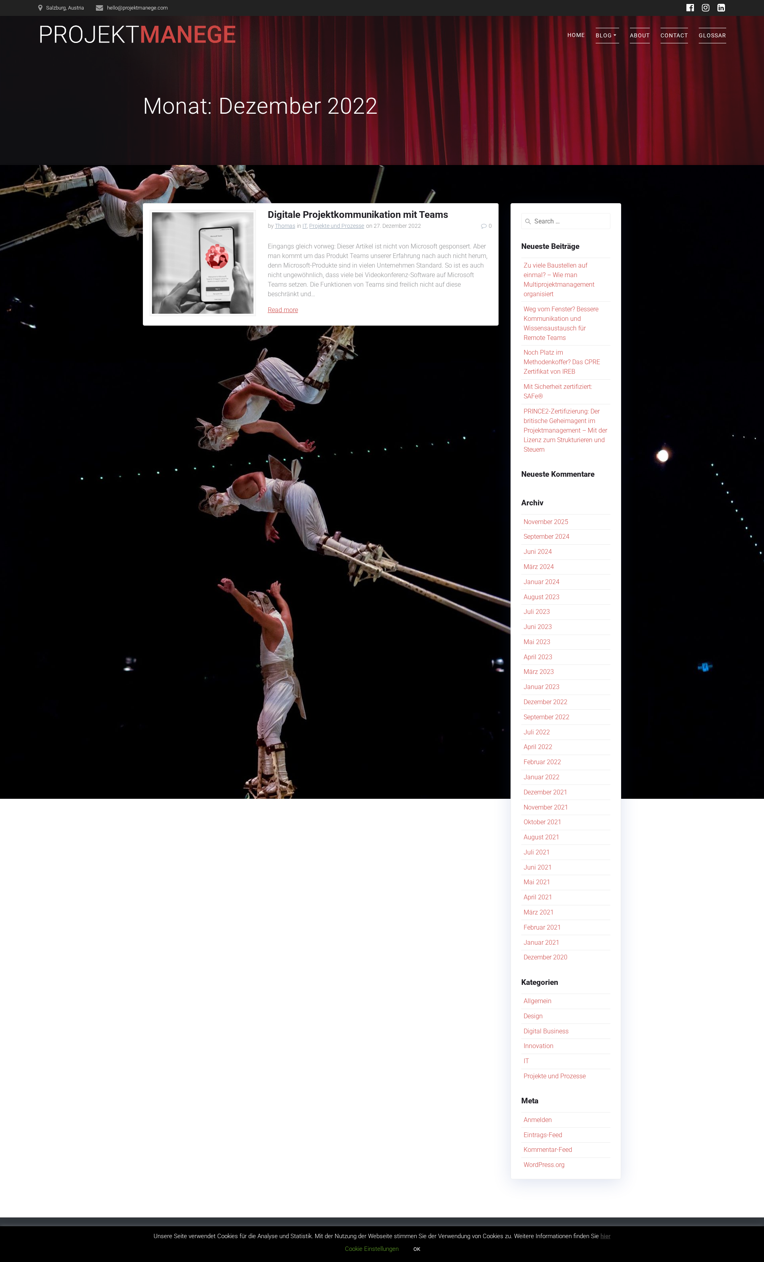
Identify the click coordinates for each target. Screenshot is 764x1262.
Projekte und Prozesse (336, 226)
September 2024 (546, 536)
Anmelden (538, 1120)
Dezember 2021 (545, 792)
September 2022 (546, 717)
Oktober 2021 (542, 822)
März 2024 (539, 567)
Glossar (712, 35)
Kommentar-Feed (548, 1149)
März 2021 (539, 912)
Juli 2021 (537, 852)
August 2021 (541, 837)
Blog (604, 35)
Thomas (285, 226)
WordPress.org (544, 1165)
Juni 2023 (538, 627)
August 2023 (541, 597)
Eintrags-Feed (543, 1135)
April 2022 (538, 747)
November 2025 (546, 522)
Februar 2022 (542, 762)
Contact (674, 35)
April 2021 (538, 897)
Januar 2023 (541, 687)
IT (304, 226)
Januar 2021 (541, 942)
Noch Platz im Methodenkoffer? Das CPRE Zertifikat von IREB (562, 362)
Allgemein (538, 1001)
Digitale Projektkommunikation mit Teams (358, 214)
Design (533, 1016)
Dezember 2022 (545, 702)
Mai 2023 (537, 642)
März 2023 (539, 672)
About (640, 35)
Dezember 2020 (545, 957)
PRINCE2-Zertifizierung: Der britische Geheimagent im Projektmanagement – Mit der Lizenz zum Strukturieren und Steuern (565, 430)
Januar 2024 (541, 582)
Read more (283, 310)
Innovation (539, 1046)
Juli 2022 (537, 732)
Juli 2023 (537, 611)
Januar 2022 (541, 777)
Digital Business (546, 1031)
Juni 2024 (538, 551)
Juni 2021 (538, 867)
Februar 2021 (542, 927)
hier (605, 1236)
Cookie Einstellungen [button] (372, 1248)
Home (576, 35)
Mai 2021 (537, 882)
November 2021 (546, 807)
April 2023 (538, 657)
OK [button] (416, 1249)
